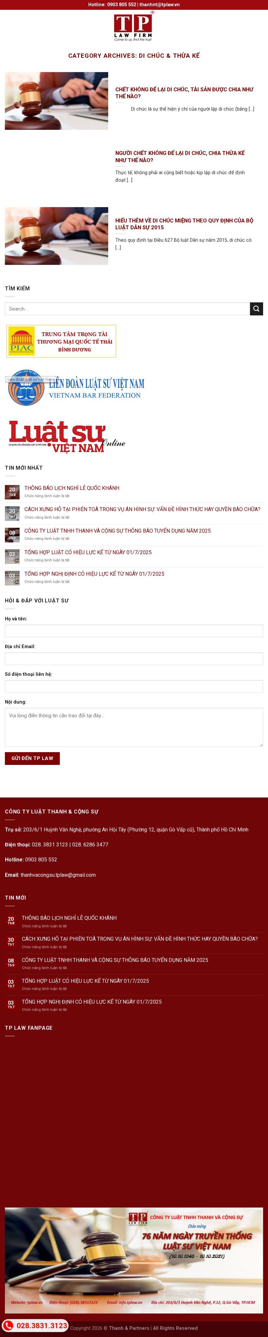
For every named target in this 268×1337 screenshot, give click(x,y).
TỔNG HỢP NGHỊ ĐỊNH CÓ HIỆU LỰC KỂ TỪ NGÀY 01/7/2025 (94, 574)
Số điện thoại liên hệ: (28, 674)
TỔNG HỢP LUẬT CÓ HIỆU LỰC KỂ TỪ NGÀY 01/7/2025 (88, 552)
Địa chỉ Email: (20, 646)
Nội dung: (15, 702)
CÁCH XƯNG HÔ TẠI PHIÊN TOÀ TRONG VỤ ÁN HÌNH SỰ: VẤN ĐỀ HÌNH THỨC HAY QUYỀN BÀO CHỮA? (142, 509)
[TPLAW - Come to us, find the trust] (134, 26)
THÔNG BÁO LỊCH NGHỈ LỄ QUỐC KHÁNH (72, 488)
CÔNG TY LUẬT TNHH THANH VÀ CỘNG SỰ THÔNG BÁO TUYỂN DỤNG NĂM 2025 (118, 531)
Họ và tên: (16, 619)
